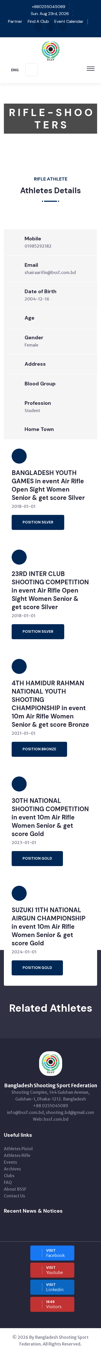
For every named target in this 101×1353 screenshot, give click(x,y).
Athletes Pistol (18, 1148)
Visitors (54, 1304)
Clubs (9, 1175)
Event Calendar (68, 21)
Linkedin (55, 1287)
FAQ (8, 1182)
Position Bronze (39, 749)
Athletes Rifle (17, 1155)
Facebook (55, 1253)
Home (9, 150)
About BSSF (15, 1189)
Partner (14, 21)
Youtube (54, 1270)
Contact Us (14, 1195)
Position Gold (37, 858)
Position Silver (38, 522)
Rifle (49, 150)
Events (10, 1162)
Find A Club (38, 21)
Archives (12, 1168)
